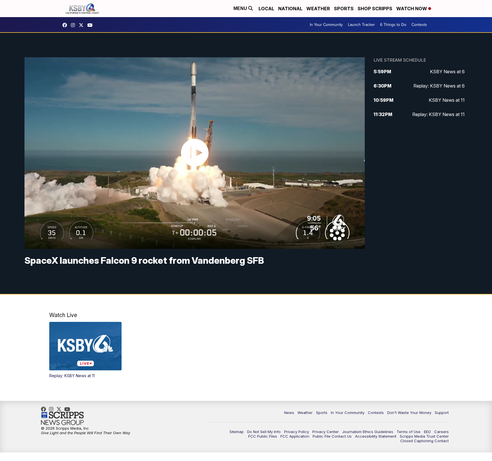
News (289, 412)
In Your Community (326, 25)
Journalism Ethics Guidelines (367, 431)
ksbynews (66, 25)
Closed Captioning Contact (424, 440)
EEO (427, 431)
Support (442, 412)
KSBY (82, 25)
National (290, 8)
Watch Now (412, 8)
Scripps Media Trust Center (424, 436)
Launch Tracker (361, 25)
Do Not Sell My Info (264, 431)
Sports (344, 8)
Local (266, 8)
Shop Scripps (375, 8)
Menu (240, 8)
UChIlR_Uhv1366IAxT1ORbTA (91, 25)
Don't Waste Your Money (409, 412)
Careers (441, 431)
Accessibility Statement (375, 436)
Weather (318, 8)
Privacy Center (325, 431)
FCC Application (294, 436)
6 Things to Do (393, 25)
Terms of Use (409, 431)
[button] (85, 350)
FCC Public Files (262, 436)
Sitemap (236, 431)
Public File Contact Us (332, 436)
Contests (419, 25)
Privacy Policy (296, 431)
